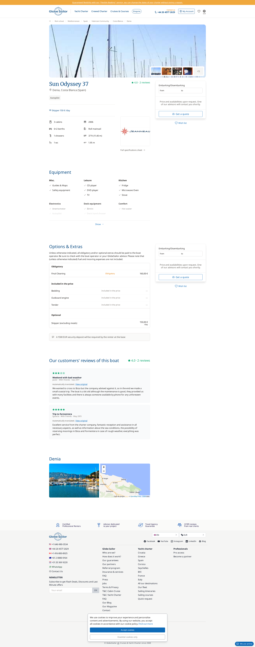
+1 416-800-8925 (59, 553)
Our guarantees (110, 560)
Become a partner (182, 556)
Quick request (145, 598)
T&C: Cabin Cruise (111, 591)
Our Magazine (109, 606)
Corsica (141, 564)
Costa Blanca (118, 21)
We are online (246, 643)
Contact (106, 610)
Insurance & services (112, 571)
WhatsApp (57, 566)
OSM (144, 496)
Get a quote (182, 114)
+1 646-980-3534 (60, 544)
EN (157, 535)
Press (105, 579)
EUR (185, 535)
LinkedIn (192, 541)
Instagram (178, 541)
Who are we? (108, 552)
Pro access (178, 552)
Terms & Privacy (110, 587)
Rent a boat (59, 21)
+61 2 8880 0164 (59, 557)
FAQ (104, 575)
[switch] (180, 123)
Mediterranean (74, 21)
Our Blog (106, 602)
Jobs (104, 583)
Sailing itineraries (146, 591)
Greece (141, 556)
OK (95, 590)
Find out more (146, 623)
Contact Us (57, 571)
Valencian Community (100, 21)
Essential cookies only (127, 637)
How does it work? (111, 556)
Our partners (109, 564)
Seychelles (143, 568)
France (141, 575)
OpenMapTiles (135, 496)
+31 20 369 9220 (59, 562)
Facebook (151, 541)
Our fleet (142, 587)
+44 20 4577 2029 (60, 548)
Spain (85, 21)
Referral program (111, 568)
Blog (204, 541)
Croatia (141, 552)
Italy (140, 579)
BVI (139, 571)
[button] (81, 11)
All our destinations (148, 583)
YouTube (164, 541)
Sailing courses (145, 594)
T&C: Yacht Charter (111, 594)
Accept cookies (127, 630)
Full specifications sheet (131, 150)
